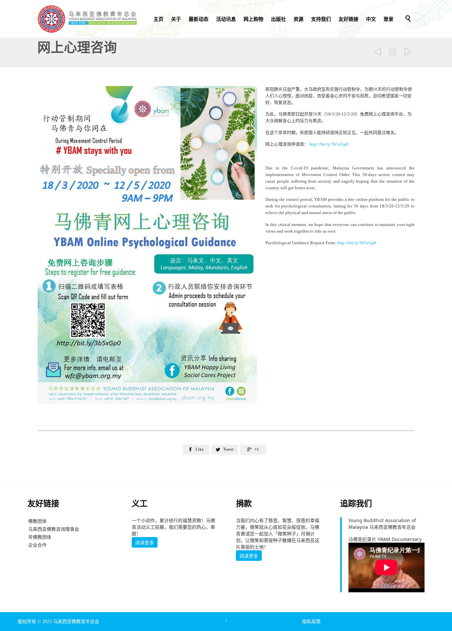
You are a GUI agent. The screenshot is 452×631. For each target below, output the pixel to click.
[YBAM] (87, 19)
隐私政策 (311, 621)
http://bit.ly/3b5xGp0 (328, 144)
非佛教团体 (39, 537)
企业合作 (37, 545)
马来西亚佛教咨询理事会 (53, 529)
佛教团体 (37, 521)
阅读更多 (144, 542)
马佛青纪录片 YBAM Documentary (385, 539)
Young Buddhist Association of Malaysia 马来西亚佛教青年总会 (382, 523)
